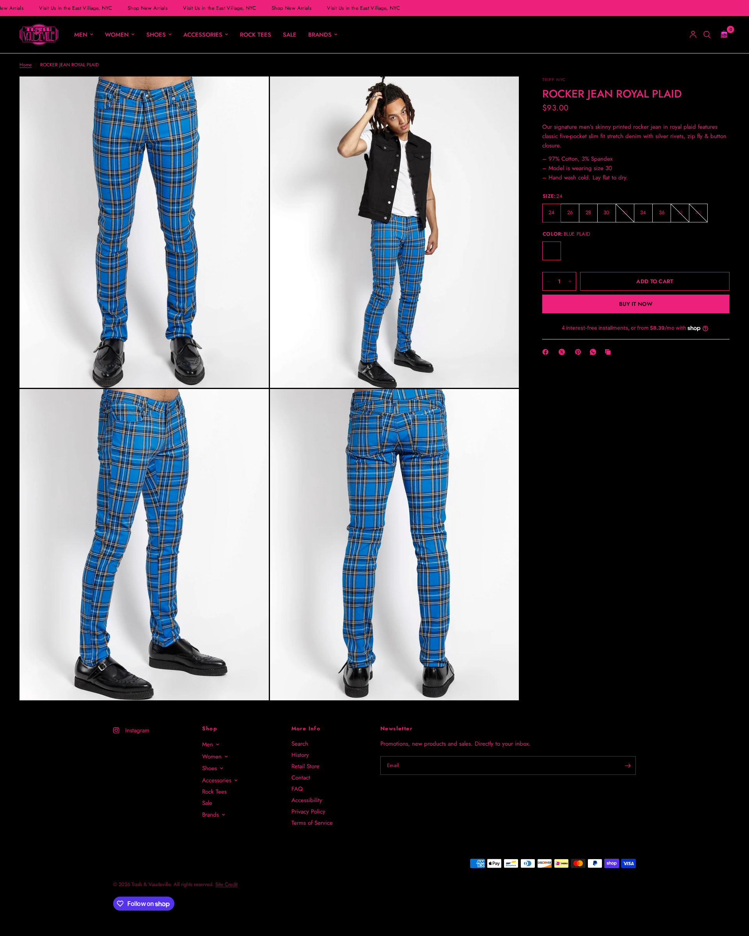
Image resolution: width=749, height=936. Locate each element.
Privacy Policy (308, 811)
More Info (306, 728)
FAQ (297, 789)
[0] (722, 34)
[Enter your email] (628, 765)
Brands (320, 34)
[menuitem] (83, 34)
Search (299, 743)
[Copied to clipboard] (609, 352)
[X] (563, 352)
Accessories (202, 34)
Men (80, 34)
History (300, 755)
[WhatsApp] (594, 352)
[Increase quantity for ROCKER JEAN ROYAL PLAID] (570, 281)
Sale (289, 34)
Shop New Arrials (143, 8)
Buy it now (636, 304)
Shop (209, 728)
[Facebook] (547, 352)
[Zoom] (252, 92)
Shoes (156, 34)
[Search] (707, 34)
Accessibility (306, 800)
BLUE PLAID (551, 251)
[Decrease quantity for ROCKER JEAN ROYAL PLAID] (548, 281)
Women (117, 34)
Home (26, 64)
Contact (300, 777)
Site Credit (226, 884)
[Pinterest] (579, 352)
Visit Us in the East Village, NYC (71, 8)
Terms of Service (312, 823)
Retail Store (305, 766)
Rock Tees (255, 34)
